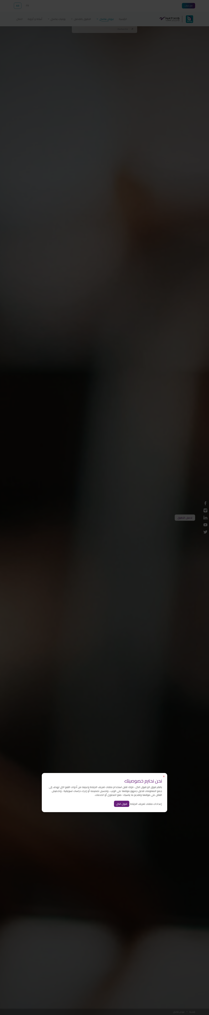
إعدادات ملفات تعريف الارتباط (146, 803)
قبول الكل (121, 803)
